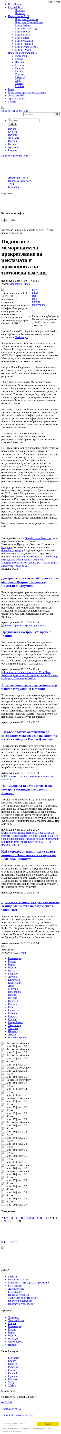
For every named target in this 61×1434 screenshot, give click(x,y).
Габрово (13, 973)
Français (19, 68)
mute (34, 298)
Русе (10, 1007)
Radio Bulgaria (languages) (22, 52)
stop (34, 295)
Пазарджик (14, 991)
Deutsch (19, 62)
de (6, 110)
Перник (12, 994)
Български (21, 55)
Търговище (14, 1025)
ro (27, 110)
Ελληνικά (20, 77)
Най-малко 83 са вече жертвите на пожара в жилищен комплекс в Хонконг (26, 789)
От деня (29, 562)
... (23, 1221)
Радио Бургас (22, 31)
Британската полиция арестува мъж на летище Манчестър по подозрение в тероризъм (30, 905)
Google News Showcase (38, 538)
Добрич (12, 976)
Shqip (18, 80)
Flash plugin (21, 337)
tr (24, 110)
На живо (20, 10)
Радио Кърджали (24, 40)
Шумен (12, 1031)
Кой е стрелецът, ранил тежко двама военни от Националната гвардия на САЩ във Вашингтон (28, 855)
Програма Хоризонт (26, 19)
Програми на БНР (18, 16)
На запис (20, 13)
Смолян (12, 1016)
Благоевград (15, 958)
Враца (11, 970)
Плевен (12, 997)
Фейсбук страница (12, 550)
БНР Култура (36, 556)
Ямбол (12, 1034)
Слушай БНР (15, 7)
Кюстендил (14, 982)
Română (19, 86)
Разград (12, 1004)
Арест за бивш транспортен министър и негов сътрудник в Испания (29, 687)
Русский (20, 65)
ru (9, 110)
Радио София (22, 25)
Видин (12, 967)
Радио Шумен (23, 49)
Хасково (13, 1028)
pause (35, 292)
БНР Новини (20, 556)
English (19, 59)
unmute (36, 301)
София (12, 1019)
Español (19, 71)
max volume (38, 304)
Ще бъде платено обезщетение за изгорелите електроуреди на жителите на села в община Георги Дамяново (29, 735)
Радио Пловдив (24, 43)
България (13, 187)
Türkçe (19, 83)
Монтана (13, 988)
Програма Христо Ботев (29, 22)
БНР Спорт (52, 556)
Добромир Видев (18, 177)
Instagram (6, 547)
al (22, 110)
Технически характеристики (17, 1415)
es (14, 110)
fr (11, 110)
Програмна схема (11, 1408)
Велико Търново (17, 1037)
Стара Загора (15, 1022)
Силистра (13, 1010)
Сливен (12, 1013)
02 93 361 (6, 1402)
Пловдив (13, 1001)
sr (17, 110)
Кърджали (14, 979)
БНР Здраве (8, 559)
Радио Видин (22, 37)
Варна (11, 964)
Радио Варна (22, 34)
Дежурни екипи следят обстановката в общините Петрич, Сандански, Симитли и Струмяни (29, 582)
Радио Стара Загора (26, 46)
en (2, 110)
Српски (19, 74)
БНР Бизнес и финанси (29, 559)
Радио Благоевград (26, 28)
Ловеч (11, 985)
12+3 (11, 183)
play (34, 289)
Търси (12, 124)
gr (19, 110)
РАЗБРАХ (48, 1424)
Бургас (12, 961)
